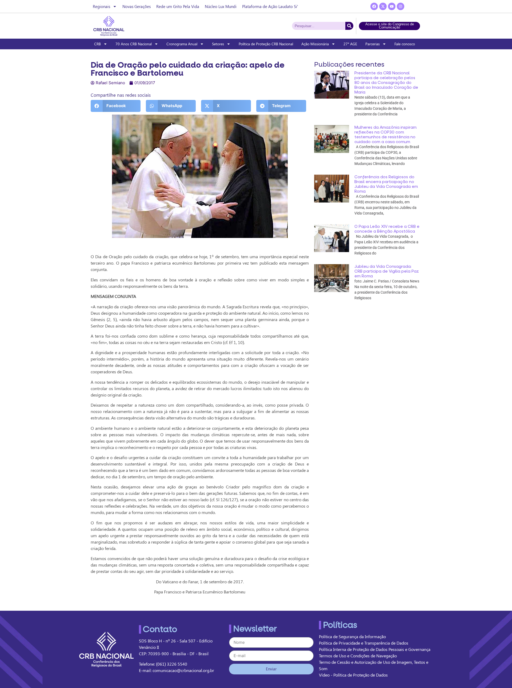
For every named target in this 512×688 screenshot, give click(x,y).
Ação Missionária (315, 43)
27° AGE (350, 43)
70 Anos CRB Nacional (133, 43)
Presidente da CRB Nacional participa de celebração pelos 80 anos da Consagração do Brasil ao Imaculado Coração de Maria (386, 82)
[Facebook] (374, 6)
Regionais (101, 6)
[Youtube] (391, 6)
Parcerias (372, 43)
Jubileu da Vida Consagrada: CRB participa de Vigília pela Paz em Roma (386, 271)
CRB (97, 43)
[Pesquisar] (349, 26)
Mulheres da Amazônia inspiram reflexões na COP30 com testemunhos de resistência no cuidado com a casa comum (385, 134)
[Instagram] (400, 6)
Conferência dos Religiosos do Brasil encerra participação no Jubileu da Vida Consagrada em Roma (386, 184)
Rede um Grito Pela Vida (177, 6)
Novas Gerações (136, 6)
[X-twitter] (383, 6)
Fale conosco (404, 43)
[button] (116, 106)
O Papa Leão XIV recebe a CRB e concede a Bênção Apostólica (386, 229)
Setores (218, 43)
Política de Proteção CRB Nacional (266, 43)
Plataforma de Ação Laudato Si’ (270, 6)
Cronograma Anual (181, 43)
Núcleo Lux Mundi (221, 6)
